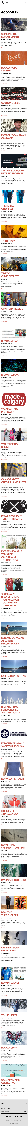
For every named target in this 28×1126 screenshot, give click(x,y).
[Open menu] (7, 2)
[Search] (16, 2)
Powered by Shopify (17, 1120)
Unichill (11, 1120)
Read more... (4, 48)
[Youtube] (13, 1117)
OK (25, 1111)
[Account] (20, 2)
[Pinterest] (21, 1117)
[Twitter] (15, 1117)
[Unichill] (2, 2)
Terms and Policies (14, 1123)
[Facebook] (7, 1117)
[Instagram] (10, 1117)
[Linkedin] (18, 1117)
